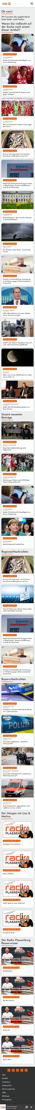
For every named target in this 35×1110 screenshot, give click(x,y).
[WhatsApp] (8, 1070)
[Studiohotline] (26, 1070)
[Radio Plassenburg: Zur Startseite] (15, 3)
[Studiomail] (21, 1070)
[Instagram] (17, 1070)
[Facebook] (13, 1070)
